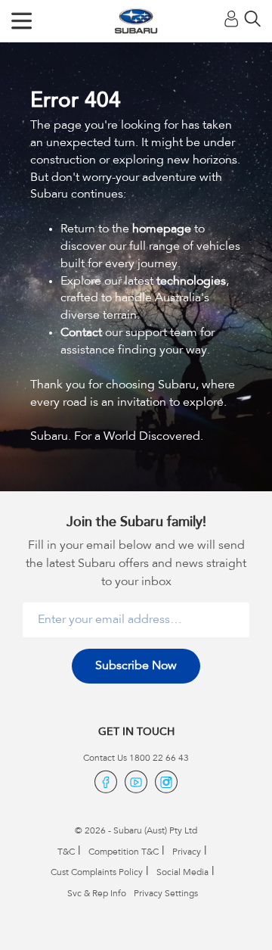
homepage (161, 229)
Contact (81, 333)
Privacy (186, 852)
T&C (66, 852)
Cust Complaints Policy (97, 872)
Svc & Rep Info (96, 894)
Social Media (182, 872)
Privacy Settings (166, 894)
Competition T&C (123, 852)
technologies (191, 282)
